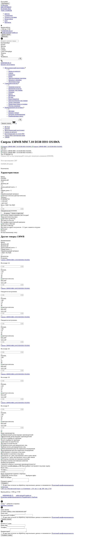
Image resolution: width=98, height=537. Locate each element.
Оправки (11, 92)
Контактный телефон (8, 515)
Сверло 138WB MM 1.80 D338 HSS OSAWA (15, 288)
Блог (6, 20)
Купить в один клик (17, 213)
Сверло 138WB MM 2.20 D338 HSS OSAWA (15, 374)
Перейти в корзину (7, 505)
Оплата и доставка (11, 17)
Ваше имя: (4, 468)
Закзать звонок (6, 34)
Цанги (10, 94)
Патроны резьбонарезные (16, 114)
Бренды (7, 14)
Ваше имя (4, 513)
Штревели (11, 95)
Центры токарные (14, 106)
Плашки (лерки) (13, 113)
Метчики (11, 111)
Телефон (3, 527)
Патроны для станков (15, 90)
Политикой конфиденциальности (63, 485)
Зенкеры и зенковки (15, 80)
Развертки (11, 75)
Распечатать (5, 168)
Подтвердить (5, 3)
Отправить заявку (7, 535)
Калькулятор (9, 19)
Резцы (10, 76)
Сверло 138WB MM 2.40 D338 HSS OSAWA (15, 402)
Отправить (5, 483)
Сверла (10, 73)
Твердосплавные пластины (17, 78)
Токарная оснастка (14, 87)
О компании (9, 15)
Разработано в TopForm (29, 497)
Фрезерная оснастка (14, 88)
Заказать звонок (6, 123)
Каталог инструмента (8, 64)
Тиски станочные (14, 102)
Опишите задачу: (6, 481)
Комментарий (5, 531)
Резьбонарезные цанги (15, 116)
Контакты (8, 22)
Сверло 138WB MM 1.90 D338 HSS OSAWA (15, 317)
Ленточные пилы (14, 81)
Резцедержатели (13, 99)
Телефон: (4, 470)
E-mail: (3, 472)
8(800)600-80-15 (6, 63)
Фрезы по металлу (14, 71)
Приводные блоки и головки (17, 104)
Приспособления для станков (18, 100)
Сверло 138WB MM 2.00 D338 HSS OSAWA (15, 345)
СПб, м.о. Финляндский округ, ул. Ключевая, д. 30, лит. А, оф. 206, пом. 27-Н (26, 488)
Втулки (10, 97)
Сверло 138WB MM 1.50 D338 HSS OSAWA (15, 260)
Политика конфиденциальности (11, 497)
